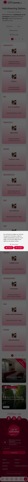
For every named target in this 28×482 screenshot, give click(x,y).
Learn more (15, 244)
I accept (20, 247)
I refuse (10, 247)
